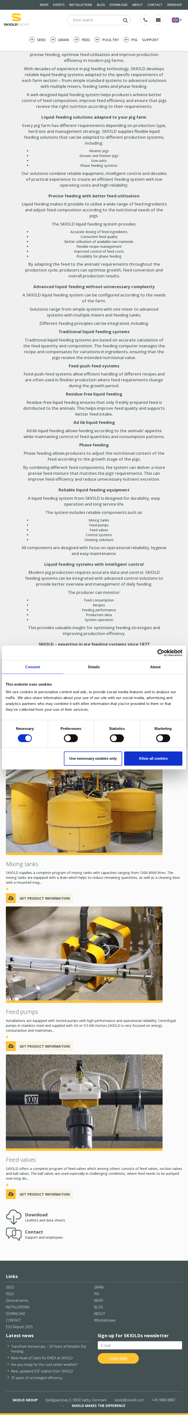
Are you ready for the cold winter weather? (44, 1364)
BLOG (101, 5)
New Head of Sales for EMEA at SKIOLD (42, 1358)
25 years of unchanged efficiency (36, 1377)
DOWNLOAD (119, 5)
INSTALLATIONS (80, 5)
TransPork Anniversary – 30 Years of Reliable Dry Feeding (48, 1349)
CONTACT (155, 5)
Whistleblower (105, 1320)
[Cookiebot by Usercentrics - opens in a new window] (161, 653)
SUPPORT (150, 39)
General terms (17, 1300)
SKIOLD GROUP (25, 1400)
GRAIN (63, 39)
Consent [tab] (32, 667)
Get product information (45, 898)
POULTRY (110, 39)
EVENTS (59, 5)
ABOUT (137, 5)
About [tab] (155, 667)
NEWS (44, 5)
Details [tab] (94, 667)
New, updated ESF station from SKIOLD (42, 1371)
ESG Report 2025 (19, 1326)
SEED (41, 39)
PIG (133, 39)
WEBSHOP (174, 5)
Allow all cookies (153, 758)
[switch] (71, 738)
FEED (85, 39)
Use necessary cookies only (93, 758)
